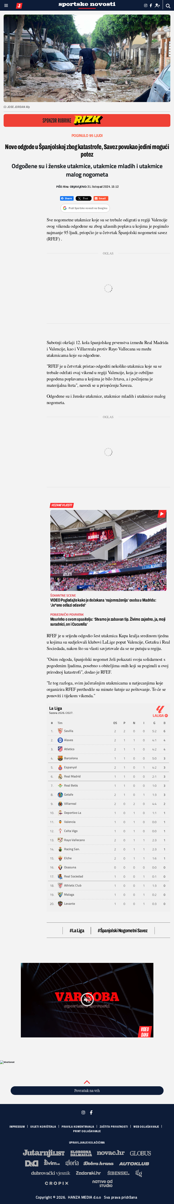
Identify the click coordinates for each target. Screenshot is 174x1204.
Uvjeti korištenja (43, 1126)
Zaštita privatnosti (114, 1126)
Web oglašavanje (146, 1126)
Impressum (17, 1126)
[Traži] (168, 6)
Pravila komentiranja (78, 1126)
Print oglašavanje (87, 1131)
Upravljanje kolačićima (87, 1142)
